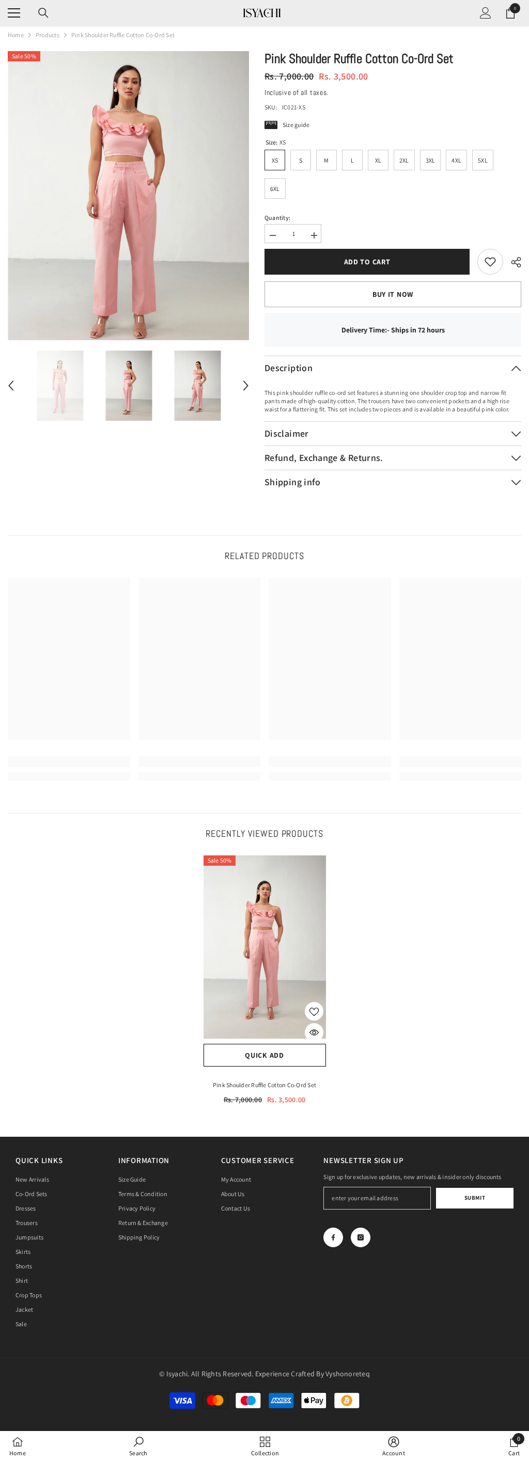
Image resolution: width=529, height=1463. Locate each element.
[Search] (43, 13)
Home (16, 35)
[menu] (14, 13)
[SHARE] (512, 262)
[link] (490, 262)
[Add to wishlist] (314, 1011)
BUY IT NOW (392, 294)
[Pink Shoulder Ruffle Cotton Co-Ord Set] (265, 947)
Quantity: (277, 217)
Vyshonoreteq (347, 1373)
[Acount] (485, 13)
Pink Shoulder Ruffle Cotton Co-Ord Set (264, 1085)
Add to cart (367, 261)
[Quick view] (314, 1032)
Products (47, 35)
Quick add (264, 1055)
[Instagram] (360, 1237)
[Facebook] (333, 1237)
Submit (474, 1197)
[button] (11, 385)
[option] (128, 195)
